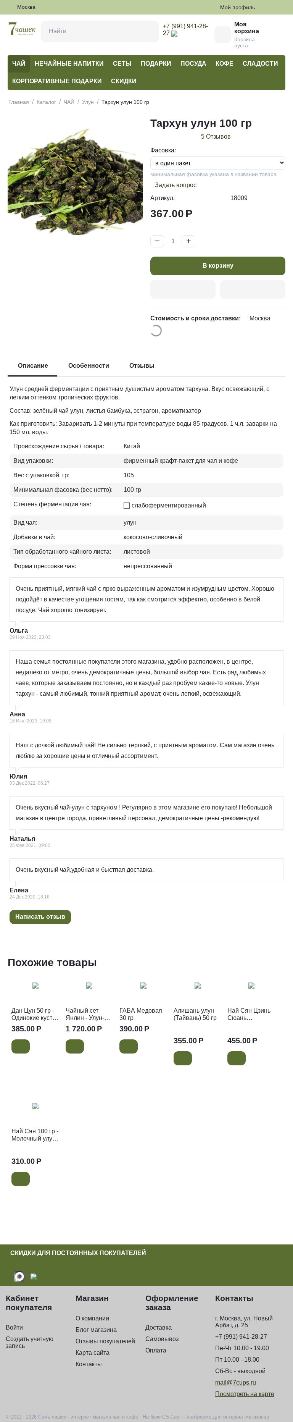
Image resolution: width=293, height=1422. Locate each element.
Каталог (46, 102)
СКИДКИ (124, 81)
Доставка (158, 1327)
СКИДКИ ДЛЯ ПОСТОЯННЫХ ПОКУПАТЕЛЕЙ (78, 1253)
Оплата (155, 1350)
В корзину (218, 265)
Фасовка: (163, 150)
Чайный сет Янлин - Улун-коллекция (85, 1014)
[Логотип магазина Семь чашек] (22, 28)
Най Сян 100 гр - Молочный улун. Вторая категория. (34, 1135)
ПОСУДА (193, 63)
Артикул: (162, 198)
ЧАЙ (19, 63)
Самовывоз (162, 1339)
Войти (14, 1327)
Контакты (89, 1364)
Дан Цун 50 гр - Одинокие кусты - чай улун (34, 1014)
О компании (92, 1318)
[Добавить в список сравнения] (252, 289)
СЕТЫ (122, 63)
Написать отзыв (40, 916)
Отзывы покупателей (105, 1341)
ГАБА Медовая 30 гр (140, 1014)
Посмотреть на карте (244, 1394)
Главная (18, 102)
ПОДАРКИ (156, 63)
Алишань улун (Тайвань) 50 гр (195, 1014)
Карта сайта (92, 1352)
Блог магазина (96, 1330)
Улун (88, 102)
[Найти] (148, 31)
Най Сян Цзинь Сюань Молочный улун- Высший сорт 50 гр (250, 1014)
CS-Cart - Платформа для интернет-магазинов (215, 1417)
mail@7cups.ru (235, 1382)
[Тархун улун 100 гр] (75, 182)
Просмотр (35, 990)
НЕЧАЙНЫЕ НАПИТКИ (69, 63)
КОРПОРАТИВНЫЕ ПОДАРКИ (57, 81)
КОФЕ (224, 63)
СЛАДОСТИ (260, 63)
